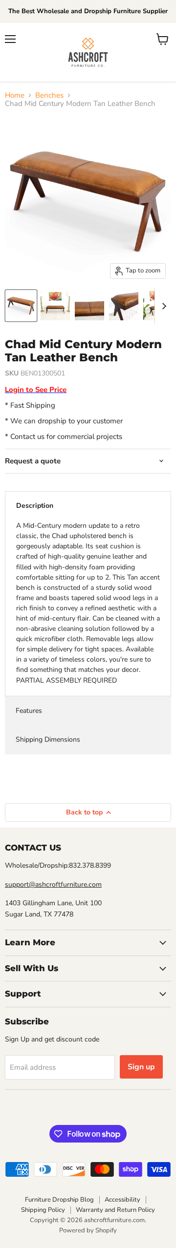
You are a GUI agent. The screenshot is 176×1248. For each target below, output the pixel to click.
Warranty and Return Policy (115, 1210)
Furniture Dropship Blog (59, 1199)
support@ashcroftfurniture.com (53, 884)
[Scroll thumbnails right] (162, 306)
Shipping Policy (43, 1210)
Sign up (141, 1066)
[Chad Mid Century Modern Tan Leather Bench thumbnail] (21, 305)
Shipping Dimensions (48, 739)
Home (14, 95)
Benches (49, 95)
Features (29, 710)
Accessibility (122, 1199)
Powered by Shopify (88, 1230)
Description (34, 505)
